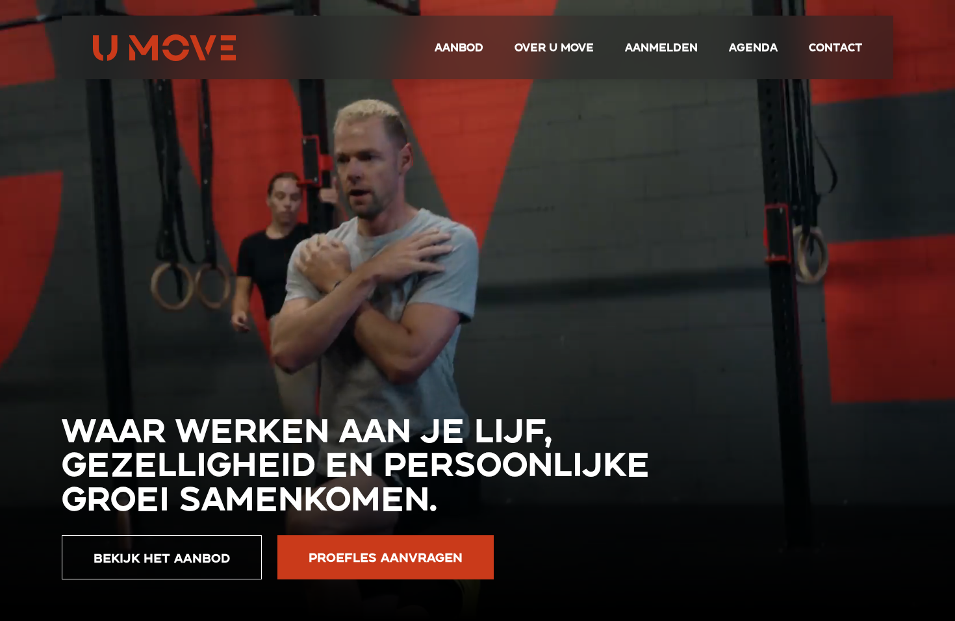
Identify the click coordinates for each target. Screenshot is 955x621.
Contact (835, 47)
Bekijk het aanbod (162, 557)
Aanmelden (661, 47)
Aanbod (459, 47)
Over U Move (554, 47)
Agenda (753, 47)
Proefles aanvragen (386, 557)
